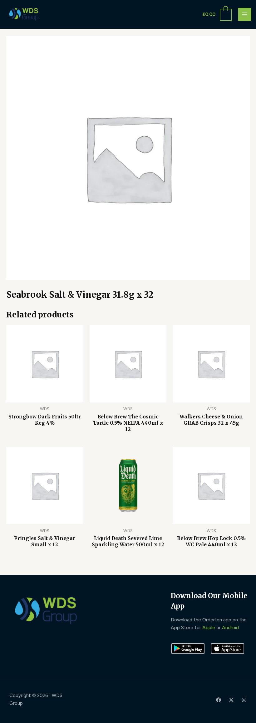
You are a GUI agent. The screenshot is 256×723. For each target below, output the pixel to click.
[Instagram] (244, 699)
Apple (208, 627)
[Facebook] (218, 699)
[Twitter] (231, 699)
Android (230, 627)
